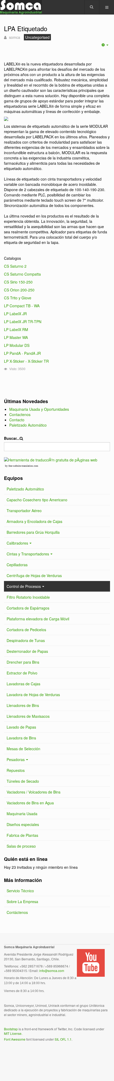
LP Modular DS (16, 345)
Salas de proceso (21, 846)
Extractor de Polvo (22, 673)
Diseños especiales (23, 824)
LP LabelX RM (16, 329)
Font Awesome (14, 1039)
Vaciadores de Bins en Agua (30, 802)
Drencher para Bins (23, 662)
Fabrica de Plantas (22, 835)
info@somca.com (51, 970)
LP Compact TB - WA (22, 305)
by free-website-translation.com (21, 465)
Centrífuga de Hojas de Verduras (34, 575)
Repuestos (16, 770)
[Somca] (21, 7)
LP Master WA (16, 337)
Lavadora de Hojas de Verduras (33, 694)
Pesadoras (16, 759)
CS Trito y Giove (17, 297)
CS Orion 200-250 (19, 289)
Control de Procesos (24, 586)
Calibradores (17, 543)
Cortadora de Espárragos (28, 608)
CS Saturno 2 (15, 266)
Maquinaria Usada (22, 813)
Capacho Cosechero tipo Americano (37, 499)
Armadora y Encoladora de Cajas (34, 521)
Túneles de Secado (23, 781)
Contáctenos (17, 912)
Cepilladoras (17, 564)
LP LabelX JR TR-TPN (22, 321)
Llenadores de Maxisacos (28, 716)
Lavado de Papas (21, 727)
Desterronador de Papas (27, 651)
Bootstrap (11, 1029)
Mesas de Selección (23, 748)
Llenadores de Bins (23, 705)
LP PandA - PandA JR (22, 353)
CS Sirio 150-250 (18, 282)
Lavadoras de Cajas (23, 683)
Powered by (28, 1053)
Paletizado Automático (25, 489)
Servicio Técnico (20, 890)
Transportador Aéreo (24, 510)
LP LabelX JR (15, 313)
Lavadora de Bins (21, 737)
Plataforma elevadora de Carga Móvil (38, 618)
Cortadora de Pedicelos (26, 629)
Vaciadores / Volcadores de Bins (33, 792)
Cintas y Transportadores (28, 553)
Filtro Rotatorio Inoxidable (28, 597)
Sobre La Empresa (22, 901)
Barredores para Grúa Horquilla (33, 532)
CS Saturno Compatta (22, 274)
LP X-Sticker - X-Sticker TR (26, 361)
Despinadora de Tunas (26, 640)
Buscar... (12, 438)
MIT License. (13, 1033)
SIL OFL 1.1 (63, 1039)
